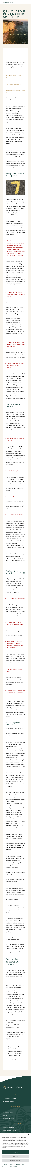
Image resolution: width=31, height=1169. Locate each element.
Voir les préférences (15, 1161)
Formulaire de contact (8, 1101)
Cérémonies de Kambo (8, 1118)
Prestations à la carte (8, 1110)
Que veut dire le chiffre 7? (13, 84)
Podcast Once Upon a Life (9, 1130)
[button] (28, 1134)
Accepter (15, 1152)
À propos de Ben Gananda (9, 1098)
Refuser (15, 1156)
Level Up (5, 1115)
